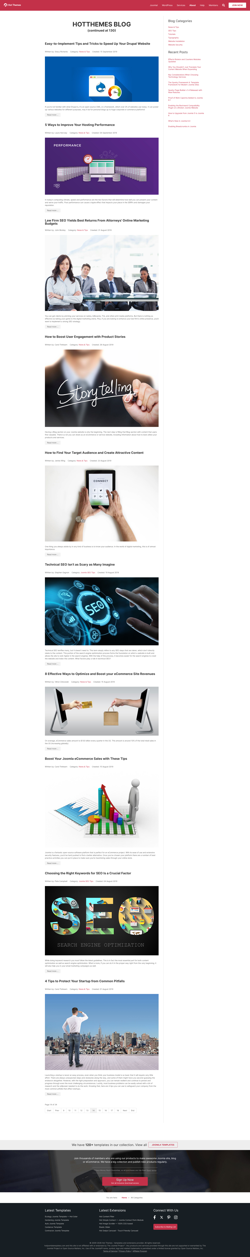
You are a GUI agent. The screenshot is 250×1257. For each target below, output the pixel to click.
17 (112, 1110)
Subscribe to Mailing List (165, 1227)
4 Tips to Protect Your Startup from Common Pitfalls (85, 981)
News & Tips (84, 51)
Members (213, 5)
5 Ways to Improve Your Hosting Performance (80, 125)
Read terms (151, 1170)
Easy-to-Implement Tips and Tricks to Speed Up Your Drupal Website (97, 44)
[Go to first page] (49, 1110)
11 (75, 1110)
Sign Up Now (125, 1181)
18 (118, 1110)
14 (93, 1110)
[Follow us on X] (163, 1218)
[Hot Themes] (12, 6)
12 (81, 1110)
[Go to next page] (125, 1110)
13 (87, 1110)
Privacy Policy (125, 1251)
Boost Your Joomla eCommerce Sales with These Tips (86, 759)
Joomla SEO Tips (88, 572)
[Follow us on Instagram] (177, 1218)
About (192, 5)
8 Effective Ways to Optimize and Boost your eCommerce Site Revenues (100, 674)
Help (202, 5)
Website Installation (176, 41)
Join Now (237, 5)
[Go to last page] (132, 1110)
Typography (173, 38)
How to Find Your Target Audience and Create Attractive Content (94, 453)
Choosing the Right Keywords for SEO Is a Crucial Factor (88, 873)
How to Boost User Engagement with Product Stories (85, 337)
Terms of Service (110, 1251)
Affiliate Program (140, 1251)
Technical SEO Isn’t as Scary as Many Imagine (80, 564)
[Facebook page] (156, 1218)
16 (106, 1110)
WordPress (167, 5)
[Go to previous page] (57, 1110)
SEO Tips (172, 30)
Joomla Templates (163, 1144)
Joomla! (154, 5)
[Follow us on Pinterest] (170, 1218)
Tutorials (171, 34)
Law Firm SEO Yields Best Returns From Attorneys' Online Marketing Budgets (97, 222)
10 (69, 1110)
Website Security (175, 45)
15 (100, 1110)
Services (181, 5)
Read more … (52, 115)
